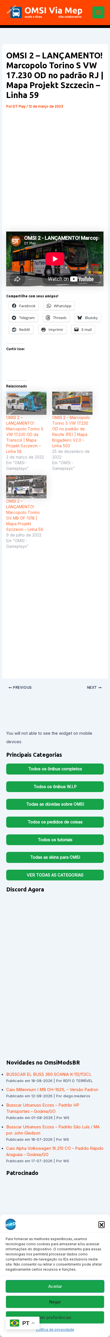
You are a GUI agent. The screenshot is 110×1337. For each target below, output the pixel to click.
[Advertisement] (55, 168)
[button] (101, 1224)
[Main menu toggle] (98, 12)
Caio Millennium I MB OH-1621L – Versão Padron (52, 1089)
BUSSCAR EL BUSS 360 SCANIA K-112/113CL (49, 1074)
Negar (55, 1302)
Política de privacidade (55, 1329)
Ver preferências (55, 1317)
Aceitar (55, 1286)
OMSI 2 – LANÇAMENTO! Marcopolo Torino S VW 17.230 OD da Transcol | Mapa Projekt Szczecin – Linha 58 (24, 434)
